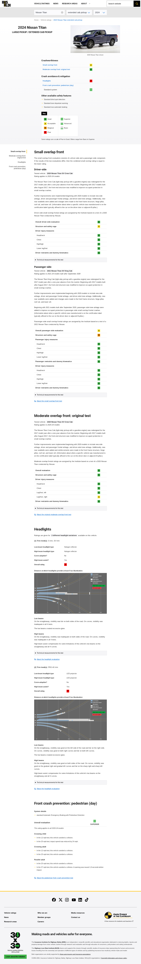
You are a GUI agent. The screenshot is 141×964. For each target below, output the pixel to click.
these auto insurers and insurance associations (75, 954)
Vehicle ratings (42, 4)
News (55, 4)
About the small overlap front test (49, 401)
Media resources (78, 913)
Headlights (47, 81)
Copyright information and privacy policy (114, 958)
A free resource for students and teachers (118, 921)
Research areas (69, 4)
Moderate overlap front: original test (56, 69)
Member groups (44, 917)
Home (36, 20)
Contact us (75, 917)
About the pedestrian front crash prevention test (55, 878)
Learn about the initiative (15, 957)
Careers (41, 922)
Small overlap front (50, 65)
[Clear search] (62, 12)
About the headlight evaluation (48, 659)
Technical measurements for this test (50, 260)
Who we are (42, 913)
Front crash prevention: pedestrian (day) (58, 85)
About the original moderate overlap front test (54, 515)
